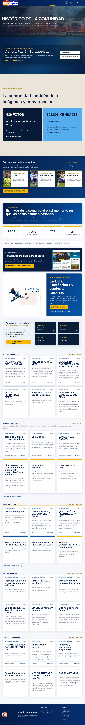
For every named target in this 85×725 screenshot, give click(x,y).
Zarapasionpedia (65, 715)
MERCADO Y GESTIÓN (29, 243)
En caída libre (39, 437)
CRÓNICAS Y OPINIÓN (19, 243)
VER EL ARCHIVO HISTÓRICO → (61, 311)
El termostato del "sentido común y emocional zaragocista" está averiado (14, 470)
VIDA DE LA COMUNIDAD (40, 243)
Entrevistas (64, 718)
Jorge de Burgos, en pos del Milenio (15, 438)
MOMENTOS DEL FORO (9, 243)
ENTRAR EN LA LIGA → (58, 307)
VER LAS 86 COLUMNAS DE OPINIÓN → (13, 496)
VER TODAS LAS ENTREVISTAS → (15, 191)
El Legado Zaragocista (66, 710)
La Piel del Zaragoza (66, 711)
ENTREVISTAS (66, 243)
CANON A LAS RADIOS (66, 438)
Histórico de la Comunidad (67, 716)
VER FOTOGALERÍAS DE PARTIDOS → (16, 342)
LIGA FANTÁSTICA (58, 243)
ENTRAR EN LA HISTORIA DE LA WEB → (19, 266)
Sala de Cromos (65, 714)
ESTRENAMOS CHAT (67, 466)
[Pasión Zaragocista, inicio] (10, 3)
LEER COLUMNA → (23, 455)
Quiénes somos (65, 720)
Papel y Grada (65, 712)
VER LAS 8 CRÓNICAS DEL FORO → (12, 565)
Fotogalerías (64, 719)
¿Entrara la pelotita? (38, 466)
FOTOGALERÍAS (50, 243)
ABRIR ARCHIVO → (23, 382)
